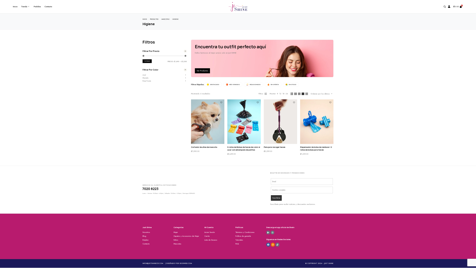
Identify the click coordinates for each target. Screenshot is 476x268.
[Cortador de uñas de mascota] (207, 121)
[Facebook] (268, 245)
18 (283, 93)
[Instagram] (273, 245)
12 (280, 93)
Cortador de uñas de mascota (204, 147)
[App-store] (272, 232)
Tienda (24, 6)
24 (287, 93)
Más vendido (234, 84)
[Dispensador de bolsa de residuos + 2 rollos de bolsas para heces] (316, 121)
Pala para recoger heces (274, 147)
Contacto (48, 6)
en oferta (275, 84)
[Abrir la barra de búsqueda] (445, 7)
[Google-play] (268, 232)
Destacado (214, 84)
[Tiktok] (277, 245)
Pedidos (37, 6)
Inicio (15, 6)
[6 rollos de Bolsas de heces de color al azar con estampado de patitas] (244, 121)
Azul (144, 75)
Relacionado (255, 84)
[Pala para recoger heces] (280, 121)
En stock (292, 84)
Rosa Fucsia (147, 81)
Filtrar (147, 61)
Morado (145, 78)
